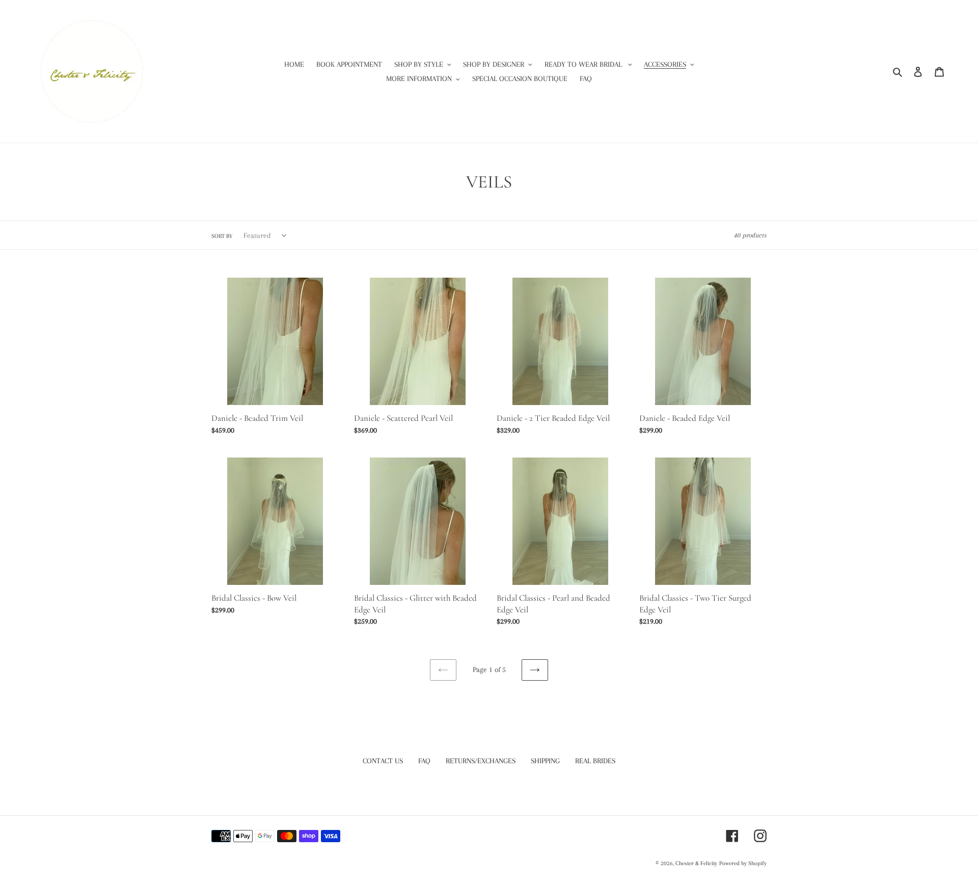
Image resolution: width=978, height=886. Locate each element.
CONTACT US (383, 761)
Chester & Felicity (696, 863)
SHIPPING (545, 761)
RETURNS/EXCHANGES (480, 761)
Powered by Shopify (743, 863)
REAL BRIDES (595, 761)
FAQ (424, 761)
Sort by (221, 236)
